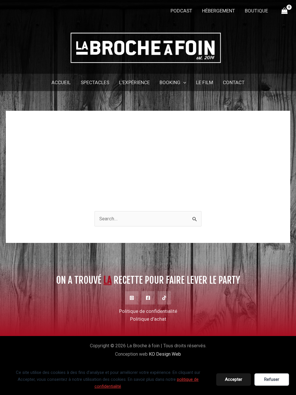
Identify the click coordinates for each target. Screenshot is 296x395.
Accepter (233, 379)
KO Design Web (165, 354)
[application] (183, 82)
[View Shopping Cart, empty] (284, 11)
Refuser (271, 379)
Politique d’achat (148, 319)
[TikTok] (164, 297)
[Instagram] (131, 297)
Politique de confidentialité (148, 311)
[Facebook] (148, 297)
